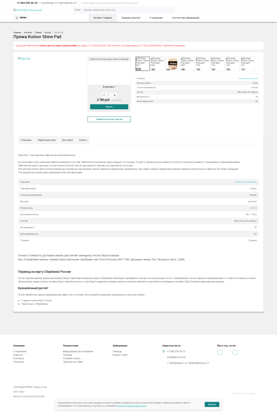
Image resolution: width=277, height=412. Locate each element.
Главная (17, 32)
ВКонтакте (257, 3)
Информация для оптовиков (78, 351)
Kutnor (48, 32)
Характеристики (47, 140)
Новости (18, 355)
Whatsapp (249, 3)
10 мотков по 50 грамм (248, 78)
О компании (156, 17)
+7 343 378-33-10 (27, 2)
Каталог (28, 32)
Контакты (18, 358)
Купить (109, 107)
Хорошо (212, 404)
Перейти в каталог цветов (109, 119)
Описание (26, 140)
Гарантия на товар (73, 361)
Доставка (67, 140)
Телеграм (253, 3)
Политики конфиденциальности (131, 406)
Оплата (83, 140)
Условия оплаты (71, 358)
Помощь (67, 355)
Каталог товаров (102, 17)
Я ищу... (78, 10)
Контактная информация (185, 17)
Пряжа (38, 32)
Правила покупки (130, 17)
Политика (18, 361)
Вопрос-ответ (120, 355)
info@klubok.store (176, 357)
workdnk (251, 393)
